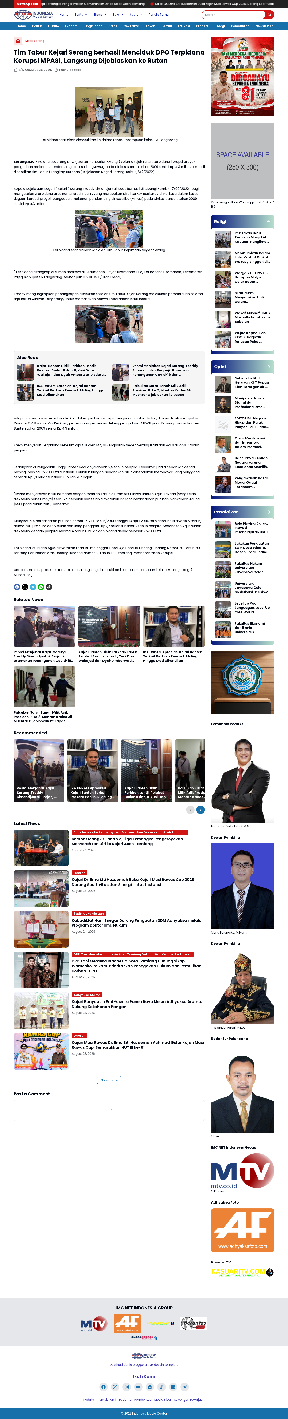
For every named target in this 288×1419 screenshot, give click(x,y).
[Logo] (143, 1356)
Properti (202, 26)
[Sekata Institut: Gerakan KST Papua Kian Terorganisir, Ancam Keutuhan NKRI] (223, 384)
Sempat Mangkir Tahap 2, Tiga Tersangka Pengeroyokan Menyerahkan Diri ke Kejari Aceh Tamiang (127, 841)
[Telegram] (33, 587)
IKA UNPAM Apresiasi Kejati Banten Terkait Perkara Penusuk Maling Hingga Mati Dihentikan (70, 390)
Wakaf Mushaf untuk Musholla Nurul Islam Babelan (252, 317)
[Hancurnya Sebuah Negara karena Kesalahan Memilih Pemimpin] (223, 464)
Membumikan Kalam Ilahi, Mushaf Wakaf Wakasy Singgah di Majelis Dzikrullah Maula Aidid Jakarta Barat (252, 257)
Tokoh (150, 26)
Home (64, 14)
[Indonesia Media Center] (33, 14)
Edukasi (184, 26)
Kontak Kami (107, 1400)
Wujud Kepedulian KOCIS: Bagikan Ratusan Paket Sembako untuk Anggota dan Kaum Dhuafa (251, 337)
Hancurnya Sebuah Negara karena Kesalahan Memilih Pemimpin (251, 462)
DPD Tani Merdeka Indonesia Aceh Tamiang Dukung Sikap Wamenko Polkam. (133, 954)
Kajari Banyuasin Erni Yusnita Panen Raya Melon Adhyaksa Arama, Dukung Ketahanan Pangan (137, 1004)
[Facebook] (17, 587)
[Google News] (150, 1387)
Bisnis (98, 14)
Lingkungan (93, 26)
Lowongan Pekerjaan (189, 1400)
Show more (109, 1080)
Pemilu (166, 26)
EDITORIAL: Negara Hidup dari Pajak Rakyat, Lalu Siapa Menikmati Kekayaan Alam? (250, 422)
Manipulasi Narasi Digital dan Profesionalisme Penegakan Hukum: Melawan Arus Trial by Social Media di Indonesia (251, 402)
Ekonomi (71, 26)
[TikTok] (161, 1387)
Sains (113, 26)
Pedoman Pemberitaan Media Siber (145, 1400)
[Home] (18, 41)
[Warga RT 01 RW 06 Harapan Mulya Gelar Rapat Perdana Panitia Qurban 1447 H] (223, 279)
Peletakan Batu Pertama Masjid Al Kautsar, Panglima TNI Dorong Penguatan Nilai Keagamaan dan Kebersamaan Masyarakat (250, 237)
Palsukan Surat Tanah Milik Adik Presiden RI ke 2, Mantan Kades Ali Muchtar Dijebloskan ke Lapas (161, 390)
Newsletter (264, 26)
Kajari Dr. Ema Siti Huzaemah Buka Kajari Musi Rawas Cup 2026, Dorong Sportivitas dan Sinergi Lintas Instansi (162, 4)
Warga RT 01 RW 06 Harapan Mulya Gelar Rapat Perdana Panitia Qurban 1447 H (251, 277)
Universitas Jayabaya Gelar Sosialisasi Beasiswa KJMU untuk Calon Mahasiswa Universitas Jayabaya (252, 587)
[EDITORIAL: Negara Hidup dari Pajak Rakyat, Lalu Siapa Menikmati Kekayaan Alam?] (223, 424)
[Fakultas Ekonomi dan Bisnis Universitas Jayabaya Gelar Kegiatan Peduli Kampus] (223, 629)
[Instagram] (126, 1387)
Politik (37, 26)
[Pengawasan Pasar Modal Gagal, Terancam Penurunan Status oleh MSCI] (223, 484)
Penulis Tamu (159, 14)
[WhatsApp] (41, 587)
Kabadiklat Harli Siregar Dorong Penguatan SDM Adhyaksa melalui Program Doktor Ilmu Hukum (137, 923)
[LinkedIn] (173, 1387)
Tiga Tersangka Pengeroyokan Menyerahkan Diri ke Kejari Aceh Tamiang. (130, 832)
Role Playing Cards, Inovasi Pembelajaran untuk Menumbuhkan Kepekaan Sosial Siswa (252, 528)
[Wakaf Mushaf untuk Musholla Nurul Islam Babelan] (223, 319)
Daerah (79, 873)
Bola (116, 14)
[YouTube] (138, 1387)
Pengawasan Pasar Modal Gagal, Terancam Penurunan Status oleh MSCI (251, 482)
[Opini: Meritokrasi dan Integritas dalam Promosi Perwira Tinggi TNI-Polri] (223, 444)
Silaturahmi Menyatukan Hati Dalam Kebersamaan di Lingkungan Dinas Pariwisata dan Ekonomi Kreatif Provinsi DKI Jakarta (252, 297)
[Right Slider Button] (200, 810)
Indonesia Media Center (149, 1413)
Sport (134, 14)
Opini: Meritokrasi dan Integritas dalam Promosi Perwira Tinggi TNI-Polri (251, 442)
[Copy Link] (49, 587)
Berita (79, 14)
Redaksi (88, 1400)
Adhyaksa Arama (87, 995)
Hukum (53, 26)
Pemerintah (240, 26)
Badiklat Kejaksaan (89, 913)
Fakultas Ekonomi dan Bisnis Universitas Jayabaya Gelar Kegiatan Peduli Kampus (250, 627)
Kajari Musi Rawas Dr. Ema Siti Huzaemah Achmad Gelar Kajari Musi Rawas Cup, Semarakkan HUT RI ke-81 (138, 1045)
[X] (25, 587)
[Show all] (268, 221)
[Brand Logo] (94, 1323)
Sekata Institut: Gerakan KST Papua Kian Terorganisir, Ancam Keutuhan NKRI (252, 382)
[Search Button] (269, 15)
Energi (220, 26)
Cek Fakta (131, 26)
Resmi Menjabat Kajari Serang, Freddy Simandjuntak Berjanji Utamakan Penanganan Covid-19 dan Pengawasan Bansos (165, 370)
